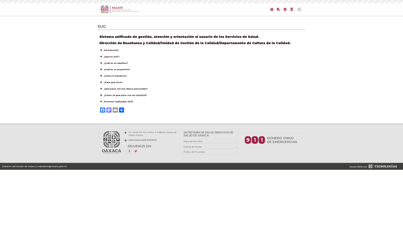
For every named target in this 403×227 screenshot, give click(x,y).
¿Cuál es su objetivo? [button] (116, 63)
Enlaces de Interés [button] (193, 147)
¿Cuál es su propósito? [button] (117, 69)
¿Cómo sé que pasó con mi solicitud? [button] (125, 95)
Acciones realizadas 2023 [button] (118, 101)
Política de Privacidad (194, 152)
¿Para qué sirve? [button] (113, 82)
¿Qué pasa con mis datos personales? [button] (126, 88)
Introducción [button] (111, 50)
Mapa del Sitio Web (193, 141)
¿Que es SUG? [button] (111, 56)
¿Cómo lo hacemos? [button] (115, 76)
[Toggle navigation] (299, 9)
